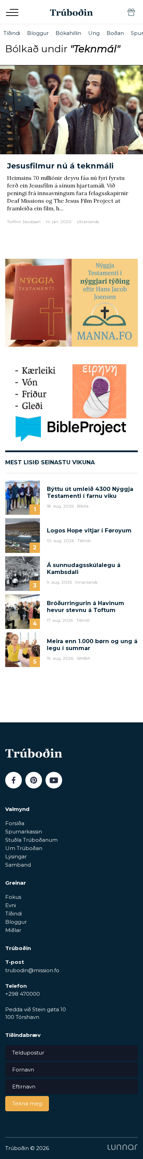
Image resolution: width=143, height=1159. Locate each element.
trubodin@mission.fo (32, 970)
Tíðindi (11, 33)
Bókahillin (68, 33)
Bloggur (38, 33)
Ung (94, 33)
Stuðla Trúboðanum (31, 840)
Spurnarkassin (23, 831)
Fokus (13, 897)
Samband (18, 864)
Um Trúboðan (23, 848)
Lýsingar (16, 856)
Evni (10, 905)
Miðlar (13, 930)
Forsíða (14, 823)
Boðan (115, 33)
